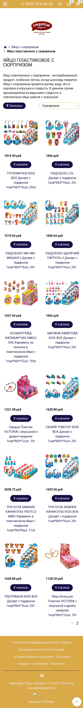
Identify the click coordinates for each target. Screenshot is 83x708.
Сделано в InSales (41, 701)
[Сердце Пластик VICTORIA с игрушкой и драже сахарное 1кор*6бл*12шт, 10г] (21, 388)
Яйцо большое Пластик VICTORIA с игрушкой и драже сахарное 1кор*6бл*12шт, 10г (62, 606)
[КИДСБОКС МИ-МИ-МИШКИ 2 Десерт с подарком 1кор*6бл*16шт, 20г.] (21, 214)
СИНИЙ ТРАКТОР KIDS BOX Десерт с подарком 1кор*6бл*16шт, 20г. (62, 434)
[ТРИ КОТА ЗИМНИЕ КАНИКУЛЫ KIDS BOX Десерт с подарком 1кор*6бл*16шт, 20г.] (62, 468)
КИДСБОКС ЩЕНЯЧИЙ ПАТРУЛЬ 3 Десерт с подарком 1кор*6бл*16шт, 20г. (62, 260)
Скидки (23, 664)
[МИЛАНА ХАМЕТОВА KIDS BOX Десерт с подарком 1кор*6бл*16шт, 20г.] (62, 294)
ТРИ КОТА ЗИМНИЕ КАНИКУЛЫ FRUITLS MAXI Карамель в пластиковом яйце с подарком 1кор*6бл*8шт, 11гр (21, 518)
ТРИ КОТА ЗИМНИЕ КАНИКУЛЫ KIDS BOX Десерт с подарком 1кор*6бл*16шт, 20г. (62, 514)
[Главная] (5, 47)
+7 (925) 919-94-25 (36, 4)
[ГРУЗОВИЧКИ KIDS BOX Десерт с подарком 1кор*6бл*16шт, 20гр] (21, 134)
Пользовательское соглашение (41, 649)
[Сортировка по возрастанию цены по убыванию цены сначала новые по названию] (59, 106)
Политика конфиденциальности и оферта (41, 642)
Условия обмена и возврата (33, 657)
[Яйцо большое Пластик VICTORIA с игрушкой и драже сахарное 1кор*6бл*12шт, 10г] (62, 557)
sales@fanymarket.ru (41, 688)
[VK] (41, 675)
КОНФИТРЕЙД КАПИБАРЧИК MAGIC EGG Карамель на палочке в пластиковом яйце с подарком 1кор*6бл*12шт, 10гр (21, 347)
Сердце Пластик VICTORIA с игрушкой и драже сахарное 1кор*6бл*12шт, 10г (20, 434)
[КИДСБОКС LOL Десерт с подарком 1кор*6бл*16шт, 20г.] (62, 134)
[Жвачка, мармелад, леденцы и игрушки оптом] (42, 25)
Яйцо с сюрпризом (25, 47)
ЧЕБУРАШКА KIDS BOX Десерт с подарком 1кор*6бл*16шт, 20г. (20, 601)
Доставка (63, 657)
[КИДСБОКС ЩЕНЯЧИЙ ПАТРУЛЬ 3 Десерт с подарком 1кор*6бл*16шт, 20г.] (62, 214)
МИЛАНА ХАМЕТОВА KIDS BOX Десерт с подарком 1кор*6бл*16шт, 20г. (62, 340)
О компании (39, 664)
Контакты (58, 664)
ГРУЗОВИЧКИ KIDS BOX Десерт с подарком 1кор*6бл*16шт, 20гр (21, 180)
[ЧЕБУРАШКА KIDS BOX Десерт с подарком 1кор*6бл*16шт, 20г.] (21, 557)
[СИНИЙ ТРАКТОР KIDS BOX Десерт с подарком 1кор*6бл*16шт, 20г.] (62, 388)
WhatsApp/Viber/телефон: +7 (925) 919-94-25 (42, 683)
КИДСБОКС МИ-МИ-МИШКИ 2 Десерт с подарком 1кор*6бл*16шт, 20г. (21, 260)
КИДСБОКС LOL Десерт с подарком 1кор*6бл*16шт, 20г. (62, 177)
